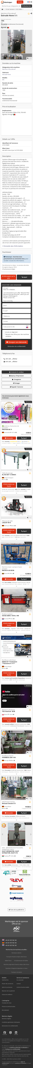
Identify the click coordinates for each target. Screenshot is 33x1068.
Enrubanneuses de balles (21, 960)
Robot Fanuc (8, 960)
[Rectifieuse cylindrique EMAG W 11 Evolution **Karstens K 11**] (16, 646)
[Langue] (29, 2)
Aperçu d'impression (17, 376)
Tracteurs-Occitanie (16, 972)
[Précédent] (3, 44)
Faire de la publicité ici (17, 910)
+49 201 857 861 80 (10, 940)
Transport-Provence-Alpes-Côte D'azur (16, 956)
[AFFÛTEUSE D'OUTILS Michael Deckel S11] (16, 788)
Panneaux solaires (16, 953)
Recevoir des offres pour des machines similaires (17, 335)
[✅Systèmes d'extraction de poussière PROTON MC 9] (16, 412)
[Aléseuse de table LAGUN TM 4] (16, 507)
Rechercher (27, 6)
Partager (17, 383)
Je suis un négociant (12, 332)
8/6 (3, 80)
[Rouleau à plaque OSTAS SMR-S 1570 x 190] (16, 600)
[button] (31, 2)
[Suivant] (30, 44)
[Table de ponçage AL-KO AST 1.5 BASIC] (16, 459)
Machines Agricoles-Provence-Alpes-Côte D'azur (16, 964)
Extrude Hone (6, 74)
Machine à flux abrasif (8, 69)
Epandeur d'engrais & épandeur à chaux (16, 968)
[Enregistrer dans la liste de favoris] (29, 14)
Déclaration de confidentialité (16, 346)
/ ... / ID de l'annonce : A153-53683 (12, 9)
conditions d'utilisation (20, 1063)
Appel (25, 277)
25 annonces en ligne (8, 269)
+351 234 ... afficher (11, 359)
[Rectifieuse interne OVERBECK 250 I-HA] (16, 742)
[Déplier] (16, 445)
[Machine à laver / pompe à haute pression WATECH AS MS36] (16, 553)
